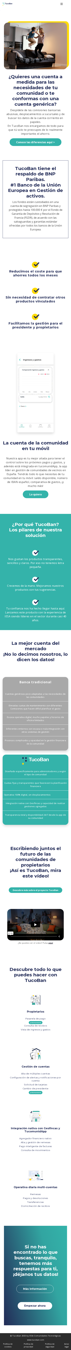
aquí (50, 943)
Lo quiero (35, 494)
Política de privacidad (28, 1345)
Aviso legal (66, 1345)
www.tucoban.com (35, 1340)
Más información (35, 1288)
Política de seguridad (49, 1345)
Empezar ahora (35, 1305)
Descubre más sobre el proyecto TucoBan (35, 890)
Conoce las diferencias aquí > (35, 142)
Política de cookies (8, 1345)
